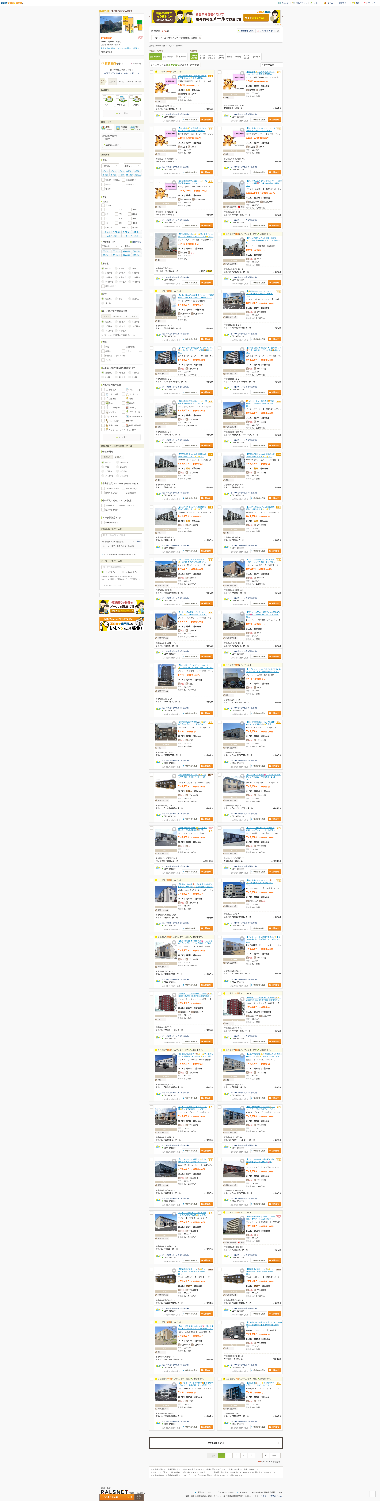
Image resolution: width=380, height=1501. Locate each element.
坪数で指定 (136, 242)
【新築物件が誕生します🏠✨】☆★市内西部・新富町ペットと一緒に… (192, 777)
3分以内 (135, 322)
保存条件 (342, 3)
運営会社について (204, 1492)
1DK (120, 210)
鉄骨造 (108, 351)
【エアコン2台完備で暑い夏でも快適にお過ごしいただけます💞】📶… (260, 1161)
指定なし (112, 82)
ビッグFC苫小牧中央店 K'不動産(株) (175, 114)
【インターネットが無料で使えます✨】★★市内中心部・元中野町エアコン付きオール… (263, 939)
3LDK (134, 219)
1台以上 (122, 373)
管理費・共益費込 (112, 180)
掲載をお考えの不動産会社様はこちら (267, 1492)
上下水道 (112, 399)
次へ (274, 1455)
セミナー (317, 3)
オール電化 (113, 416)
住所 (109, 128)
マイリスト (372, 3)
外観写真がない (132, 488)
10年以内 (122, 277)
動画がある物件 (111, 510)
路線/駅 (124, 128)
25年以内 (122, 282)
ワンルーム (109, 205)
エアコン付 (113, 394)
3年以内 (122, 273)
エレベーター (114, 408)
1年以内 (108, 273)
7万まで (121, 171)
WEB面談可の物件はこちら (116, 73)
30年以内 (136, 282)
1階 (120, 299)
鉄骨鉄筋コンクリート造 (115, 356)
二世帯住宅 (123, 227)
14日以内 (124, 476)
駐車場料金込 (131, 180)
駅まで (106, 316)
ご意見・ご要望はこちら (271, 1496)
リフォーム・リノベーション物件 (122, 430)
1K (106, 210)
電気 (131, 399)
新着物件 (107, 457)
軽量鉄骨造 (130, 347)
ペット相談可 (114, 421)
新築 (134, 268)
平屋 (131, 421)
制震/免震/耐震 (135, 425)
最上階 (108, 303)
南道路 (132, 403)
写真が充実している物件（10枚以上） (120, 505)
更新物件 (118, 457)
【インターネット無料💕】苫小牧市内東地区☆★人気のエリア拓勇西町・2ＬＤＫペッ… (263, 777)
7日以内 (138, 82)
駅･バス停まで (131, 316)
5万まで (113, 171)
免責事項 (243, 1492)
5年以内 (135, 273)
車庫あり (132, 408)
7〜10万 (121, 175)
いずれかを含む (132, 572)
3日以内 (129, 82)
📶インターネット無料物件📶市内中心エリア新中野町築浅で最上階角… (260, 403)
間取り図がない (111, 493)
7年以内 (108, 277)
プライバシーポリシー (226, 1492)
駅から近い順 (246, 56)
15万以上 (137, 175)
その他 (135, 227)
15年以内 (136, 277)
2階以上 (135, 299)
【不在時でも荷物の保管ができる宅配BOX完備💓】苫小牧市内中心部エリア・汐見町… (263, 614)
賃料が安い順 (202, 56)
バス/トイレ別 (134, 390)
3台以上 (108, 377)
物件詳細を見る (191, 119)
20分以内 (122, 331)
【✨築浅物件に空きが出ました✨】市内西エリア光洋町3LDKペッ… (259, 293)
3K (106, 219)
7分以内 (122, 326)
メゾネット (113, 412)
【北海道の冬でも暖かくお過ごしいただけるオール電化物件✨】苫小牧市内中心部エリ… (264, 1324)
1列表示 (169, 57)
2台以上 (135, 373)
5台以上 (135, 377)
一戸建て (135, 105)
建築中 (121, 268)
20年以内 (109, 282)
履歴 (357, 3)
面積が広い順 (221, 56)
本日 (107, 467)
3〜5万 (105, 175)
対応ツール (134, 73)
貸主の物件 (113, 425)
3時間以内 (124, 462)
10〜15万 (129, 175)
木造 (107, 347)
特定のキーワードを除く (113, 585)
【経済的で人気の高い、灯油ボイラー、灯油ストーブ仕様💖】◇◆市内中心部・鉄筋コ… (264, 183)
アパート (108, 105)
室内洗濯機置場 (135, 416)
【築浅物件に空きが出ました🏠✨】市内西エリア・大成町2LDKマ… (259, 882)
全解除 (138, 541)
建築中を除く (110, 286)
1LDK (134, 210)
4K (106, 223)
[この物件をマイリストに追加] (174, 77)
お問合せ (207, 120)
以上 (106, 232)
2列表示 (157, 57)
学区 (138, 128)
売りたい (285, 3)
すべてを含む (110, 572)
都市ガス (112, 390)
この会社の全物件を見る (171, 121)
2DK (120, 214)
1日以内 (121, 82)
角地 (111, 403)
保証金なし (130, 184)
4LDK (134, 223)
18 (266, 1455)
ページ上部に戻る (372, 1494)
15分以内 (109, 331)
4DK (120, 223)
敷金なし (109, 184)
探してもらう (301, 3)
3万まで (105, 171)
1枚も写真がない (112, 488)
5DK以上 (109, 227)
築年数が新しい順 (211, 56)
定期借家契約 (131, 493)
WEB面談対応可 (111, 522)
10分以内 (136, 326)
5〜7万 (113, 175)
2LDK (134, 214)
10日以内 (109, 476)
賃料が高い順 (194, 56)
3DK (120, 219)
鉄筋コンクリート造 (134, 351)
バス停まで (117, 316)
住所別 (238, 57)
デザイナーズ (134, 412)
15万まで (137, 171)
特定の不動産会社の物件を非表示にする (120, 554)
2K (106, 214)
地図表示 (182, 57)
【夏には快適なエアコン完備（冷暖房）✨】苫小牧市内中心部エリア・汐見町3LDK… (263, 240)
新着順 (229, 57)
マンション (121, 105)
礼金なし (109, 189)
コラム (330, 3)
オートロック (134, 394)
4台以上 (122, 377)
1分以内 (122, 322)
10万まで (129, 171)
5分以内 (108, 326)
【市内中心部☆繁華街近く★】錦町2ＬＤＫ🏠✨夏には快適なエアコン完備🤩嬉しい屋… (195, 350)
